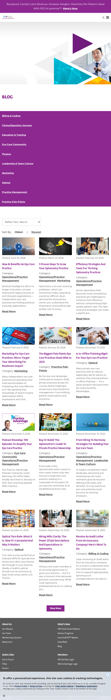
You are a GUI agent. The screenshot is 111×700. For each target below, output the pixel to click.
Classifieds (62, 642)
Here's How (70, 8)
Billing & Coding (11, 116)
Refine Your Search (16, 221)
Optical (6, 182)
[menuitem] (21, 222)
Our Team (6, 633)
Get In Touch (8, 659)
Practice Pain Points (13, 202)
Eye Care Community (14, 144)
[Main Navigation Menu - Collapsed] (107, 17)
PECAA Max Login (66, 659)
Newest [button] (36, 232)
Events (5, 668)
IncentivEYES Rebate (68, 637)
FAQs (4, 664)
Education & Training (14, 135)
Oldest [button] (19, 232)
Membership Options (12, 637)
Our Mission (7, 629)
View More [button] (55, 608)
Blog (60, 646)
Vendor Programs (66, 633)
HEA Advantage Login (68, 664)
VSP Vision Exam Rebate (69, 629)
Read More (9, 311)
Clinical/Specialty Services (17, 125)
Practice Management (14, 192)
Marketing (8, 173)
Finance (6, 154)
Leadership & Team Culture (17, 163)
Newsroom (7, 642)
